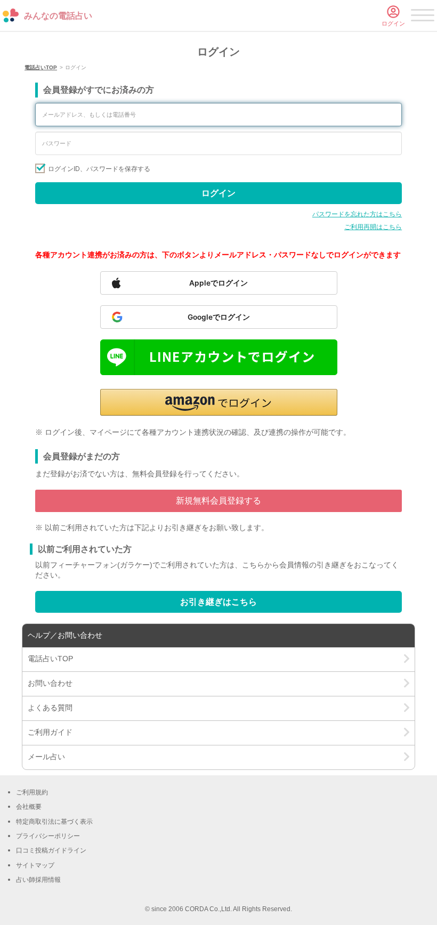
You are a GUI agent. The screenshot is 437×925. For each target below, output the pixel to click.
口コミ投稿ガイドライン (51, 850)
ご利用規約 (32, 792)
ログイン (218, 193)
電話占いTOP (41, 67)
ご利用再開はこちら (373, 227)
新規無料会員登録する (218, 500)
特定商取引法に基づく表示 (54, 821)
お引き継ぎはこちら (218, 601)
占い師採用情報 (38, 879)
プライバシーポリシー (48, 836)
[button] (218, 402)
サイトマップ (35, 865)
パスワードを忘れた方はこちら (357, 214)
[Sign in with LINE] (218, 357)
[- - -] (422, 17)
